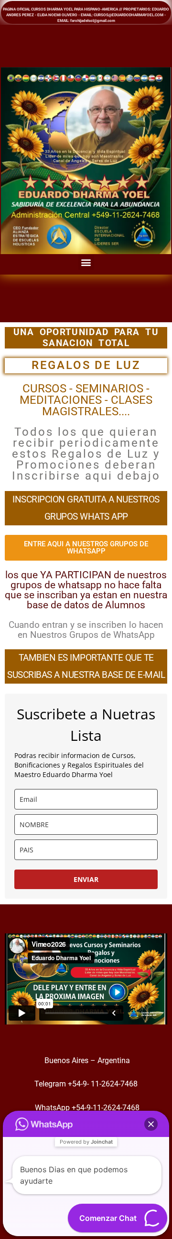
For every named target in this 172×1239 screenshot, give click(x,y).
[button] (86, 262)
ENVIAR (86, 879)
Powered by (86, 1141)
